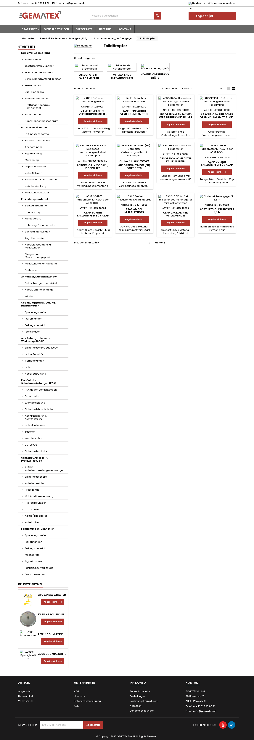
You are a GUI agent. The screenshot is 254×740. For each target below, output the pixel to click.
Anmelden (229, 3)
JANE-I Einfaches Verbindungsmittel (93, 112)
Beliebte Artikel (30, 584)
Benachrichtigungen (142, 710)
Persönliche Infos (140, 691)
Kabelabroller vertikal (52, 614)
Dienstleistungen (56, 29)
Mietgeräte (84, 29)
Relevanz (202, 88)
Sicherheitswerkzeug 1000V (41, 347)
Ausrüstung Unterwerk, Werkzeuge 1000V (36, 339)
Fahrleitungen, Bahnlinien (37, 529)
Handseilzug (32, 212)
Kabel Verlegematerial (36, 53)
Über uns (105, 29)
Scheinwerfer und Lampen (41, 179)
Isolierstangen (33, 318)
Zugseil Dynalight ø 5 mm (52, 653)
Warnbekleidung (35, 402)
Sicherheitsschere (36, 477)
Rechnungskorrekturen (143, 701)
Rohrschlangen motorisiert (41, 283)
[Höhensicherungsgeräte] (155, 67)
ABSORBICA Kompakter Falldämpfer (176, 160)
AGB (76, 691)
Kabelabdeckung (35, 186)
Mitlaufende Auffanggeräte (121, 76)
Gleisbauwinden (35, 574)
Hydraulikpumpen (35, 503)
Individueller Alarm (36, 425)
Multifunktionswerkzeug (39, 496)
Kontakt (124, 29)
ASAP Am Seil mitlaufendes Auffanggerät (134, 212)
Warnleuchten (33, 438)
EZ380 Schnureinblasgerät (52, 634)
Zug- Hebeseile (34, 92)
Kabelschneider (34, 483)
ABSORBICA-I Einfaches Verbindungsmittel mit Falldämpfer (175, 117)
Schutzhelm (32, 396)
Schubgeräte (33, 114)
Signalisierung (33, 153)
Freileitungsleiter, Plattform (41, 263)
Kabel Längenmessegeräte (41, 121)
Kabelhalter (32, 522)
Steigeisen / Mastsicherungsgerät (38, 255)
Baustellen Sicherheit (35, 127)
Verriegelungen (34, 360)
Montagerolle (33, 218)
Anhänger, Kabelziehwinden (39, 276)
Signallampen (33, 561)
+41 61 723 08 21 (39, 3)
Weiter (160, 242)
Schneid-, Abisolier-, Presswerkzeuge (34, 459)
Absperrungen (34, 147)
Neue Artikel (25, 696)
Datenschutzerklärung (87, 701)
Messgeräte (32, 555)
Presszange (32, 490)
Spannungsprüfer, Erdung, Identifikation (38, 304)
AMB (76, 706)
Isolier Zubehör (34, 354)
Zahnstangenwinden (37, 231)
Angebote (24, 691)
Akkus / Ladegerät (36, 516)
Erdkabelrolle (33, 85)
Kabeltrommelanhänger (39, 289)
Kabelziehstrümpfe (36, 98)
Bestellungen (138, 696)
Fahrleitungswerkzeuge (39, 568)
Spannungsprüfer (35, 312)
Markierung (32, 160)
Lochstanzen (32, 509)
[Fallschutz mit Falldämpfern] (88, 67)
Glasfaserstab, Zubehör (39, 66)
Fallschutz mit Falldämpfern (89, 76)
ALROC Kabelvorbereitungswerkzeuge (44, 468)
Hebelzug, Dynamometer (40, 225)
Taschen (30, 432)
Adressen (136, 706)
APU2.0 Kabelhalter (52, 594)
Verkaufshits (25, 701)
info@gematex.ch (74, 3)
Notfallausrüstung (35, 373)
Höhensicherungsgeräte (155, 76)
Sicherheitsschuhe (36, 451)
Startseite (29, 29)
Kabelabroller (33, 59)
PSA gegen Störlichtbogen (41, 389)
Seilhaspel (31, 270)
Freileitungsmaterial (34, 199)
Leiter (28, 367)
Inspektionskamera (36, 166)
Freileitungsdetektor (37, 192)
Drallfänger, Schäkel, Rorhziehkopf (37, 106)
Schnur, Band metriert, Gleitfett (43, 79)
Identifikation (32, 331)
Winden (29, 296)
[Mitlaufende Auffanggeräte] (121, 67)
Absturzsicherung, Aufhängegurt (36, 417)
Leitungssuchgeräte (37, 134)
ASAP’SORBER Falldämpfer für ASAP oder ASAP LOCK (217, 165)
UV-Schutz (31, 445)
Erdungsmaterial (35, 325)
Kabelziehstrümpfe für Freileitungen (38, 246)
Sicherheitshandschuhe (39, 409)
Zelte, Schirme (33, 173)
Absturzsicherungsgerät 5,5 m (219, 210)
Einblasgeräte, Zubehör (39, 72)
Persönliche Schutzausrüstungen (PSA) (38, 381)
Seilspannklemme (36, 205)
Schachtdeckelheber (38, 140)
